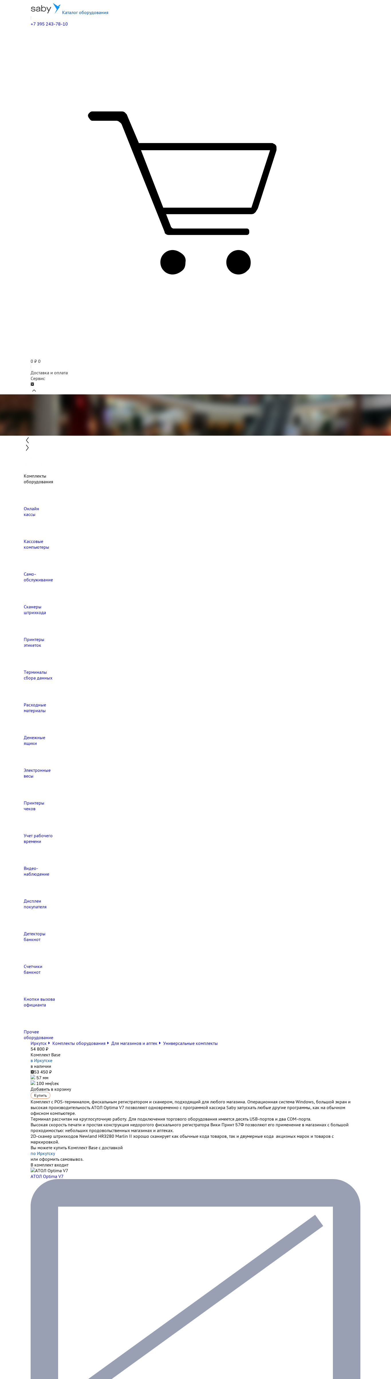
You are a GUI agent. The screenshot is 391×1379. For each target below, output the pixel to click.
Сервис (38, 378)
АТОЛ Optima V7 (47, 1176)
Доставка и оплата (49, 372)
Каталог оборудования (84, 12)
